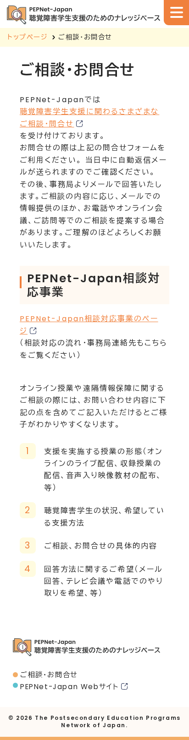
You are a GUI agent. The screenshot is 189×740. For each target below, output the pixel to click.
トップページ (27, 37)
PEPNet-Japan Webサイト (69, 686)
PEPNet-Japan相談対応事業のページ (89, 324)
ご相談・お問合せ (49, 675)
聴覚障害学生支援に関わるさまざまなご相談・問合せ (89, 117)
